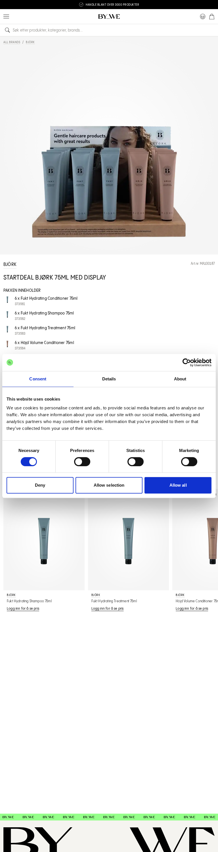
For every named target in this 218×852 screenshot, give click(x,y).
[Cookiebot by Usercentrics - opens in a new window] (186, 362)
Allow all (178, 485)
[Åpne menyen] (6, 16)
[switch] (82, 461)
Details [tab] (109, 378)
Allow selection (109, 485)
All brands (11, 42)
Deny (40, 485)
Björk (30, 42)
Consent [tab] (37, 378)
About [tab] (180, 378)
